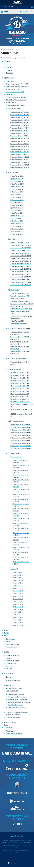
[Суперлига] (17, 2)
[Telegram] (27, 12)
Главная (3, 49)
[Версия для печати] (9, 6)
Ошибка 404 (10, 49)
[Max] (24, 12)
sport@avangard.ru (27, 842)
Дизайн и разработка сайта (11, 850)
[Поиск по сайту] (7, 6)
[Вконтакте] (21, 11)
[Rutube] (31, 11)
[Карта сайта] (5, 6)
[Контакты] (2, 6)
